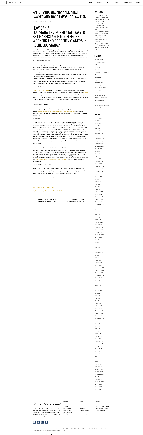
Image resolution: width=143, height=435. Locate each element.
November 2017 (99, 344)
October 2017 (98, 346)
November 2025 (99, 141)
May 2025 (97, 156)
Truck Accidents (99, 100)
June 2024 (98, 181)
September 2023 (99, 204)
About (90, 2)
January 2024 (98, 194)
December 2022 (99, 227)
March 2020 (98, 285)
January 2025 (98, 164)
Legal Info (97, 80)
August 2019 (98, 290)
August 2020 (98, 278)
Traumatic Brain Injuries (101, 97)
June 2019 (97, 295)
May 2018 (97, 328)
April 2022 (97, 247)
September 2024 (99, 174)
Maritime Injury (99, 82)
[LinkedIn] (34, 422)
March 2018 (98, 333)
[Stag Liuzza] (12, 2)
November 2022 (99, 230)
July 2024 (97, 179)
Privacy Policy (83, 414)
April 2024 (97, 186)
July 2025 (97, 151)
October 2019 (98, 288)
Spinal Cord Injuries (100, 95)
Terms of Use (83, 416)
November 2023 (99, 199)
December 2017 (99, 341)
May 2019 (97, 298)
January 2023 (98, 224)
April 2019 (97, 301)
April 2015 (97, 377)
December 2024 (99, 166)
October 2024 (99, 171)
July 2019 (97, 293)
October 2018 (98, 316)
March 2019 (98, 303)
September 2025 (99, 146)
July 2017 (97, 351)
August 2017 (98, 349)
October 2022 (99, 232)
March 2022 (98, 250)
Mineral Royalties (99, 85)
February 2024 (99, 192)
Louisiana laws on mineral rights (41, 90)
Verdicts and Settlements (102, 105)
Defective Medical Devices (102, 72)
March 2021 (98, 260)
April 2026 (97, 128)
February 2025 (99, 161)
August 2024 (98, 176)
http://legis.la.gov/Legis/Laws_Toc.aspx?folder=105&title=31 (48, 191)
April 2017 (97, 359)
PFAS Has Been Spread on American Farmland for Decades (101, 39)
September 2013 (99, 382)
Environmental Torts (100, 75)
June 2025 (98, 154)
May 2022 (97, 245)
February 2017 (98, 364)
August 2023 (98, 207)
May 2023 (97, 214)
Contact (138, 2)
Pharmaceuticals (128, 2)
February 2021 (98, 262)
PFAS (108, 2)
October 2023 (99, 202)
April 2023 (97, 217)
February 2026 (99, 133)
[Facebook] (38, 422)
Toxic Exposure (67, 414)
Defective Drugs (99, 70)
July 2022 (97, 240)
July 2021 (97, 255)
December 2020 (99, 268)
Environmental (99, 2)
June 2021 (97, 257)
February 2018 (98, 336)
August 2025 (98, 148)
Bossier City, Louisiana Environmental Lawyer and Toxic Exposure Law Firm (75, 201)
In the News (98, 77)
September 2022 (99, 235)
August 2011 (98, 389)
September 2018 (99, 318)
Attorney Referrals (84, 410)
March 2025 (98, 159)
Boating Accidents (100, 62)
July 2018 (97, 323)
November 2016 (99, 371)
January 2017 (98, 366)
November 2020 (99, 270)
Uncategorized (99, 103)
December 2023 (99, 197)
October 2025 (99, 143)
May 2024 (97, 184)
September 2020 (99, 275)
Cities (49, 21)
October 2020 (99, 273)
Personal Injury (116, 2)
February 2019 (98, 306)
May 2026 (97, 126)
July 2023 (97, 209)
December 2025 (99, 138)
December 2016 (99, 369)
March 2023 (98, 219)
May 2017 (97, 356)
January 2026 (98, 136)
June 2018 (97, 326)
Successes (82, 408)
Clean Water (98, 67)
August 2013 (98, 384)
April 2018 (97, 331)
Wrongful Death (99, 108)
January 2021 (98, 265)
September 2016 (99, 374)
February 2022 (99, 252)
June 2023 (98, 212)
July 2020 (97, 280)
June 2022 (97, 242)
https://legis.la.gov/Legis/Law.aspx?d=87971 (44, 187)
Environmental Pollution (69, 405)
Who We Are (83, 405)
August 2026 (98, 118)
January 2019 (98, 308)
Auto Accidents (99, 59)
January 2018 (98, 339)
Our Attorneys (83, 407)
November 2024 (99, 169)
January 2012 (98, 387)
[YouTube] (46, 422)
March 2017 (98, 361)
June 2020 (98, 283)
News (81, 412)
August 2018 (98, 321)
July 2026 (97, 121)
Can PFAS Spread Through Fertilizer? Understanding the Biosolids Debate (102, 33)
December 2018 (99, 311)
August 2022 (98, 237)
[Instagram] (42, 422)
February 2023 (99, 222)
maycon (36, 21)
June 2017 (97, 354)
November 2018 (99, 313)
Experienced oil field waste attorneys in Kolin (51, 159)
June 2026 (98, 123)
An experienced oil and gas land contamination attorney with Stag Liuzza (56, 111)
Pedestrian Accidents (100, 87)
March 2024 (98, 189)
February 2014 (98, 379)
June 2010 (97, 392)
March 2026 (98, 131)
